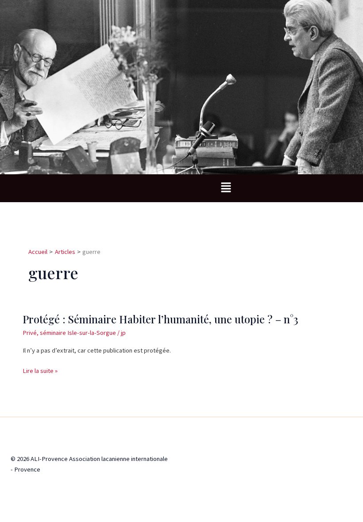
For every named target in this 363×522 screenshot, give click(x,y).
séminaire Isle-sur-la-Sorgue (78, 333)
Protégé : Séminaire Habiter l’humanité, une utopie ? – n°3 (160, 319)
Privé (30, 333)
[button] (226, 188)
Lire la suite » (40, 370)
